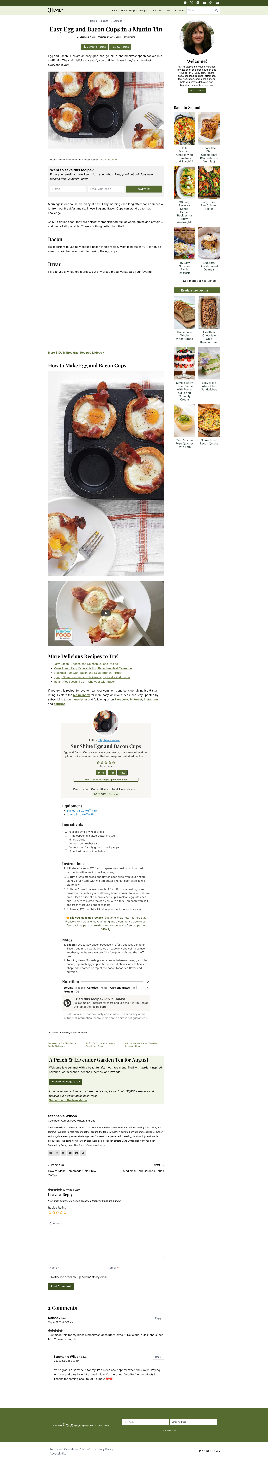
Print (101, 772)
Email (114, 1267)
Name (54, 1267)
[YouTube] (204, 3)
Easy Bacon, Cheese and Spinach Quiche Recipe (86, 664)
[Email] (217, 3)
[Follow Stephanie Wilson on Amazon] (83, 1153)
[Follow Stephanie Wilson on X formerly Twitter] (57, 1153)
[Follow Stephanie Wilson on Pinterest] (76, 1153)
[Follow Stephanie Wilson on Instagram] (63, 1153)
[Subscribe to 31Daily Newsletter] (106, 1079)
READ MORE (196, 90)
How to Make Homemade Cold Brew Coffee (72, 1170)
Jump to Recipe (96, 46)
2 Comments (129, 37)
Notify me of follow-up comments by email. (79, 1277)
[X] (191, 3)
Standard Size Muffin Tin (82, 810)
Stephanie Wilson (87, 37)
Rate (122, 772)
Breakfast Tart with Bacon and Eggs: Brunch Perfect (88, 672)
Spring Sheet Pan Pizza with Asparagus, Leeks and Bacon (92, 677)
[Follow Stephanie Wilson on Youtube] (70, 1153)
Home (93, 20)
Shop (169, 10)
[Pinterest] (211, 3)
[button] (98, 762)
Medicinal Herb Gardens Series (143, 1168)
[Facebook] (185, 3)
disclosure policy (108, 159)
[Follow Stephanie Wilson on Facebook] (51, 1153)
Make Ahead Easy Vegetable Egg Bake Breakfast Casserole (93, 668)
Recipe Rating (57, 1207)
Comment (56, 1223)
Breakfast (116, 20)
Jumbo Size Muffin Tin (80, 814)
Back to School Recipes (124, 10)
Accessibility (58, 1453)
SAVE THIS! (144, 189)
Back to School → (208, 280)
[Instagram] (198, 3)
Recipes (104, 20)
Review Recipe (120, 46)
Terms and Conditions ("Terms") (70, 1449)
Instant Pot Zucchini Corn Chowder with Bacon (85, 681)
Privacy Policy (104, 1449)
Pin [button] (112, 772)
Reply (158, 1318)
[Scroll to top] (260, 1431)
